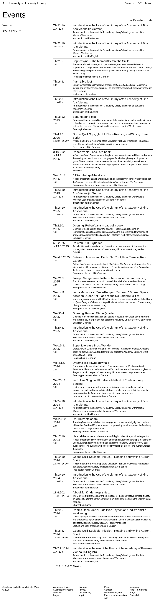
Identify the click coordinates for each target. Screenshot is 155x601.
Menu (149, 3)
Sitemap (83, 587)
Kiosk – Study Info (138, 589)
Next (76, 566)
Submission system (63, 589)
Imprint (82, 595)
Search (129, 3)
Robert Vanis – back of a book (92, 152)
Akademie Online (61, 587)
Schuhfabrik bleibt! (85, 116)
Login (56, 595)
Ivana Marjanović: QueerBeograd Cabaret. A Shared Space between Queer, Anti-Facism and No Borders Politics (110, 294)
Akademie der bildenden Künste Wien (20, 587)
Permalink (135, 595)
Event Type (9, 30)
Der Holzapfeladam (85, 418)
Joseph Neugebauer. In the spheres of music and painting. (110, 278)
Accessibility (85, 592)
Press (107, 587)
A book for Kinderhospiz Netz (91, 492)
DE (140, 3)
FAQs (132, 592)
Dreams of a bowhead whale (91, 362)
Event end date (143, 20)
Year (5, 25)
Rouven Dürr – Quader (87, 243)
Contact (108, 589)
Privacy (82, 589)
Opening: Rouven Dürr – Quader (93, 313)
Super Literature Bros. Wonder (92, 345)
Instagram (135, 587)
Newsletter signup (113, 592)
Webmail (57, 592)
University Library (35, 3)
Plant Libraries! (82, 81)
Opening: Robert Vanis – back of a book (98, 225)
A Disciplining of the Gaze (89, 175)
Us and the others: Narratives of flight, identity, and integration (111, 436)
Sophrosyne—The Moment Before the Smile (101, 61)
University (14, 3)
